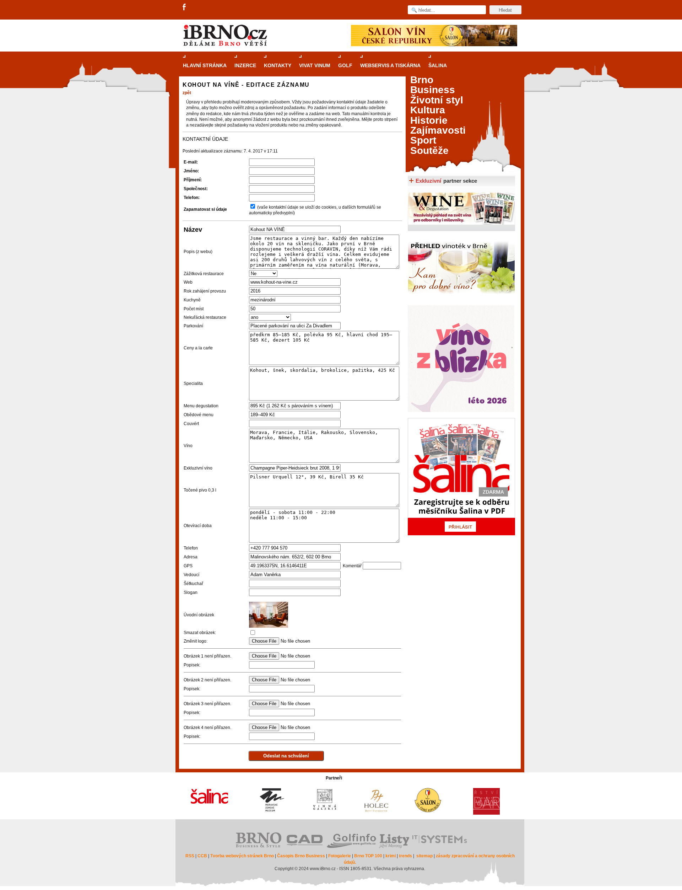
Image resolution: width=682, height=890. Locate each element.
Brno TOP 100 (368, 855)
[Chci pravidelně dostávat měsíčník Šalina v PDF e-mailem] (461, 476)
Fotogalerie (339, 855)
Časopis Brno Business (301, 855)
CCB (202, 855)
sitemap (424, 855)
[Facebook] (184, 7)
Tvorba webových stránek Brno (242, 855)
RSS (189, 855)
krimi (390, 855)
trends (405, 855)
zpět (187, 92)
